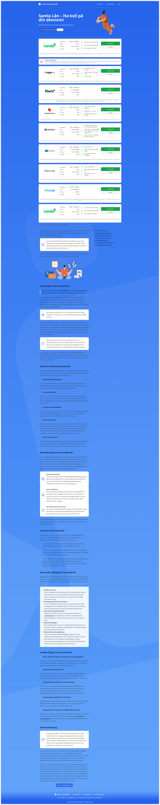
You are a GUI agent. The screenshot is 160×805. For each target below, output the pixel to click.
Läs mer (110, 47)
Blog (119, 4)
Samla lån (100, 4)
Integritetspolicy (86, 794)
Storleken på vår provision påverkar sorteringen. (53, 224)
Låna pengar (110, 4)
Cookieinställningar (98, 794)
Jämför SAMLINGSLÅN (64, 785)
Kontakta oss (76, 794)
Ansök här (110, 43)
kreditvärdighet (49, 616)
